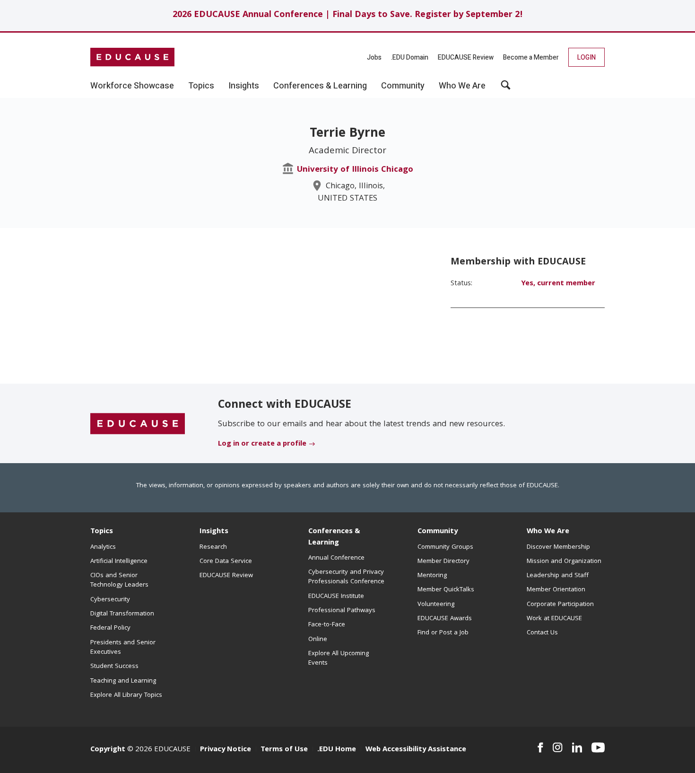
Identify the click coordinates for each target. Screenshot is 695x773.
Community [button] (403, 86)
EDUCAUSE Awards (444, 619)
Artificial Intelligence (119, 561)
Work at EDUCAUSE (554, 619)
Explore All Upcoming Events (338, 658)
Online (317, 639)
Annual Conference (336, 558)
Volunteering (435, 604)
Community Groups (445, 547)
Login (586, 57)
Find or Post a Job (443, 633)
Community (437, 532)
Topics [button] (201, 86)
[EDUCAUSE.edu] (132, 57)
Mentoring (432, 576)
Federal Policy (110, 628)
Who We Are (548, 532)
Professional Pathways (341, 611)
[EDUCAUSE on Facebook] (540, 747)
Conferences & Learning (334, 537)
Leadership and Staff (558, 576)
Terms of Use (284, 750)
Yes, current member (558, 284)
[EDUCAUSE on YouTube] (598, 747)
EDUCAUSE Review (466, 57)
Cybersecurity (110, 600)
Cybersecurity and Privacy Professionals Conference (346, 577)
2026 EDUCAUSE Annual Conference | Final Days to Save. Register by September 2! (348, 15)
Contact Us (542, 633)
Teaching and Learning (123, 681)
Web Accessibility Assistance (415, 750)
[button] (506, 88)
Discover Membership (558, 547)
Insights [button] (243, 86)
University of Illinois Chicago (355, 170)
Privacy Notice (225, 750)
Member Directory (443, 561)
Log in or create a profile (262, 444)
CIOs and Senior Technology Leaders (119, 580)
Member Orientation (556, 590)
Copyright (107, 750)
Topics (101, 532)
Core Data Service (226, 561)
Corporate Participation (560, 604)
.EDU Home (336, 750)
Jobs (374, 57)
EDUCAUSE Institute (336, 596)
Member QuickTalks (445, 590)
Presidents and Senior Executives (123, 648)
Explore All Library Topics (126, 695)
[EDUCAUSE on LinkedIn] (577, 747)
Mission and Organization (564, 561)
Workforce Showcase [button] (132, 86)
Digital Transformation (122, 614)
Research (213, 547)
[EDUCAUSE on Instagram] (558, 747)
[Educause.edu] (137, 424)
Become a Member (531, 57)
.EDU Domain (409, 57)
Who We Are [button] (462, 86)
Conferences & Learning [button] (320, 86)
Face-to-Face (326, 625)
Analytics (103, 547)
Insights (214, 532)
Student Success (114, 666)
